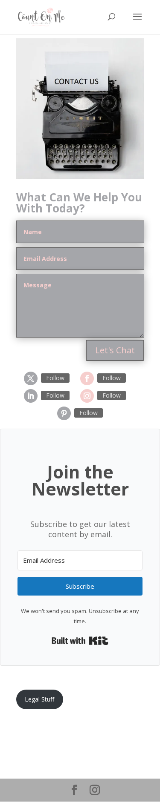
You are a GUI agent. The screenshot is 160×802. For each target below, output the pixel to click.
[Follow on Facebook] (87, 378)
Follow (55, 378)
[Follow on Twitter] (31, 378)
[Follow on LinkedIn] (31, 396)
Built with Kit (80, 640)
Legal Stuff (39, 699)
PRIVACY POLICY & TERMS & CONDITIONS (76, 729)
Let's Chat (115, 350)
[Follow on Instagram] (87, 396)
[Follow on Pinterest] (64, 413)
